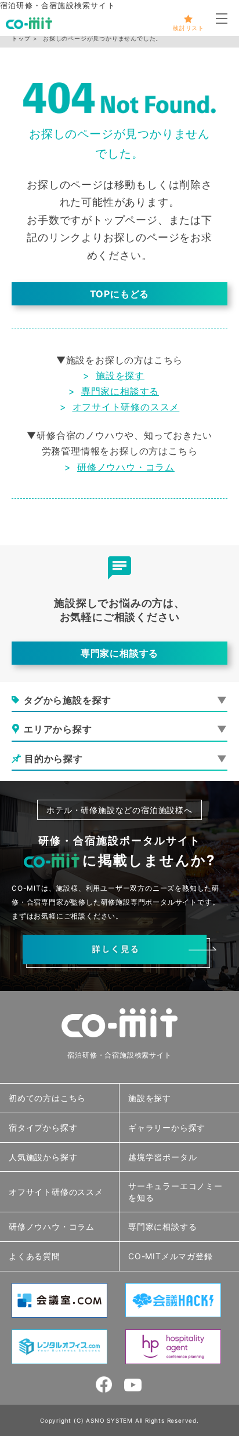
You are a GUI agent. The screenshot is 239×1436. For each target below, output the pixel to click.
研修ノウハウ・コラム (126, 467)
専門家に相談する (120, 391)
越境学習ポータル (162, 1157)
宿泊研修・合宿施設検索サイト (119, 1055)
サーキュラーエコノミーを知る (175, 1191)
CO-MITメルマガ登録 (170, 1256)
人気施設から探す (43, 1157)
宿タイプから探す (43, 1127)
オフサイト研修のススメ (126, 407)
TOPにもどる (120, 294)
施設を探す (120, 375)
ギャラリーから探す (166, 1127)
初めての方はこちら (47, 1098)
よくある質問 (34, 1256)
